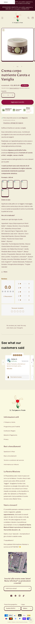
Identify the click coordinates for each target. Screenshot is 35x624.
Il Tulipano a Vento (15, 622)
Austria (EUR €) (10, 608)
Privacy (6, 439)
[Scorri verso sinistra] (13, 66)
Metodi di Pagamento (10, 435)
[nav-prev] (3, 362)
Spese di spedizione (14, 88)
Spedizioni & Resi (9, 451)
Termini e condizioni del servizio (14, 460)
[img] (7, 291)
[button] (2, 18)
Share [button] (5, 272)
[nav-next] (31, 362)
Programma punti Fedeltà (12, 426)
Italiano (25, 608)
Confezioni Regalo (9, 431)
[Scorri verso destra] (22, 66)
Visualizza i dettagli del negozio (13, 123)
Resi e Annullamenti (10, 456)
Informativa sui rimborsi (11, 464)
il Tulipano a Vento (9, 422)
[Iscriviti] (29, 588)
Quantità (3, 91)
